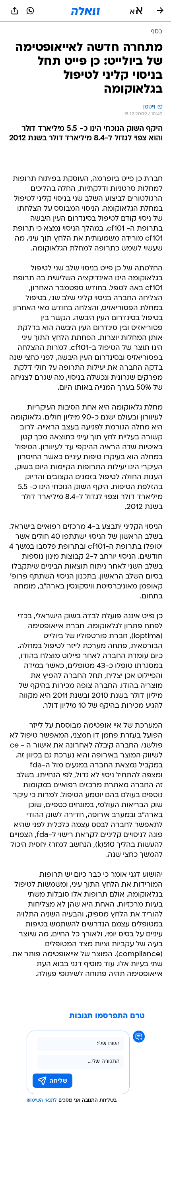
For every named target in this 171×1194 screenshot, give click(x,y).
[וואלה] (85, 11)
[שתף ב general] (14, 10)
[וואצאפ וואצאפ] (30, 11)
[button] (136, 10)
